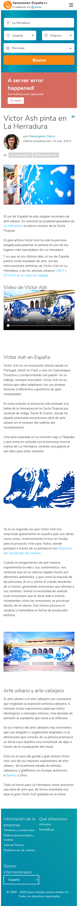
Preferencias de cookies (19, 850)
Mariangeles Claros (42, 136)
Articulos (45, 824)
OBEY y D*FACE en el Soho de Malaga (35, 273)
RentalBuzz (46, 830)
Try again (15, 100)
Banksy (11, 775)
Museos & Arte (46, 155)
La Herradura (20, 155)
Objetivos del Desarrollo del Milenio (38, 550)
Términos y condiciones (19, 830)
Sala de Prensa (14, 845)
